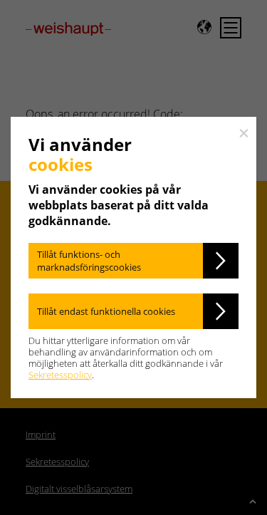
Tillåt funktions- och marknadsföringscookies (89, 261)
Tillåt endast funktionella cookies (106, 311)
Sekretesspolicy (60, 374)
